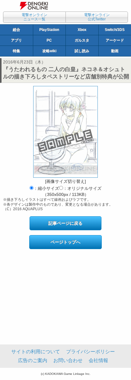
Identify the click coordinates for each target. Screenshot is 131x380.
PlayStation (49, 30)
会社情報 (98, 360)
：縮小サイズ (46, 188)
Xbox (82, 30)
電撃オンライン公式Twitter (97, 17)
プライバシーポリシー (90, 351)
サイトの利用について (35, 351)
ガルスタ (82, 40)
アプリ (16, 40)
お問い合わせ (68, 360)
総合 (16, 30)
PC (49, 40)
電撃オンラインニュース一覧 (34, 17)
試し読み (82, 51)
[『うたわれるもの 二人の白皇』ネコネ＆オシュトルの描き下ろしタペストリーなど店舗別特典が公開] (65, 132)
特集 (16, 51)
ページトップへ (65, 242)
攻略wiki (49, 51)
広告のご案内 (32, 360)
